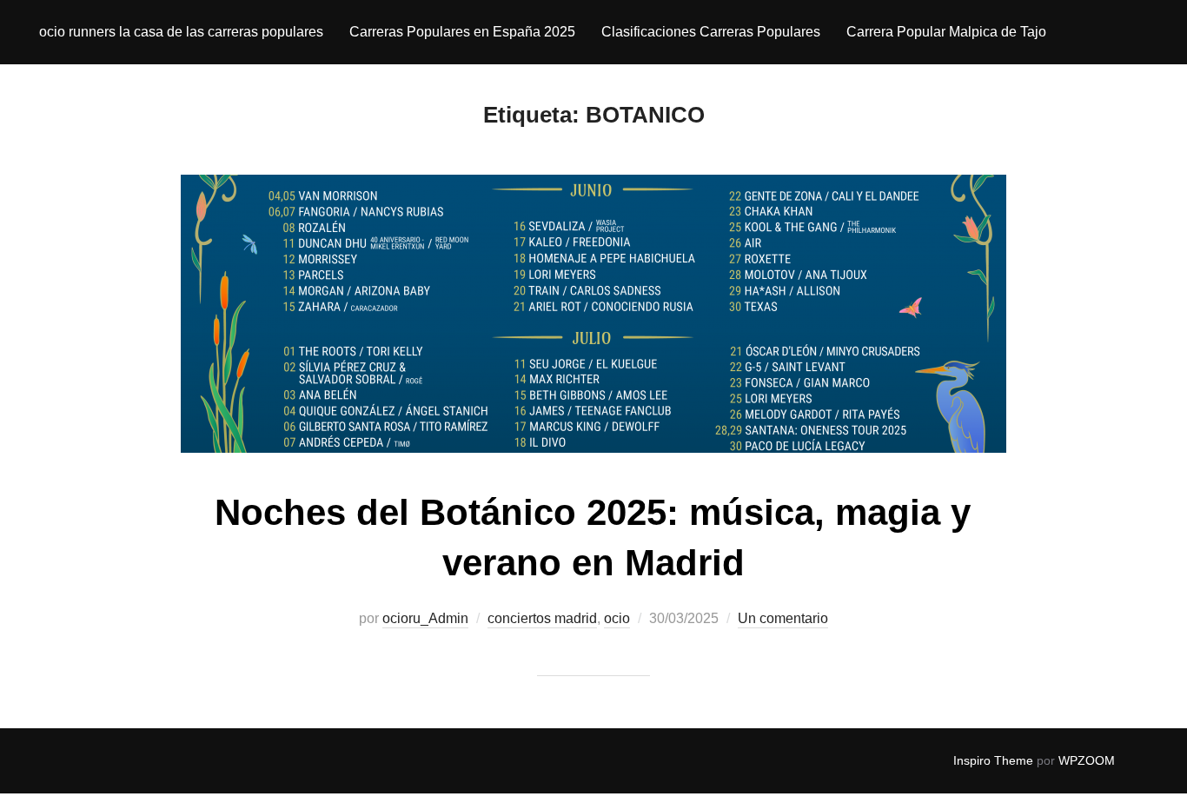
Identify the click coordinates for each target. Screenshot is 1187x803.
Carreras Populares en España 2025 (462, 31)
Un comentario (783, 618)
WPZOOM (1086, 760)
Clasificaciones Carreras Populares (710, 31)
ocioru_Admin (425, 618)
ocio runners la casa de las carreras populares (181, 31)
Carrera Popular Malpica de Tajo (946, 31)
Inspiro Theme (993, 760)
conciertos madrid (542, 618)
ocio (617, 618)
